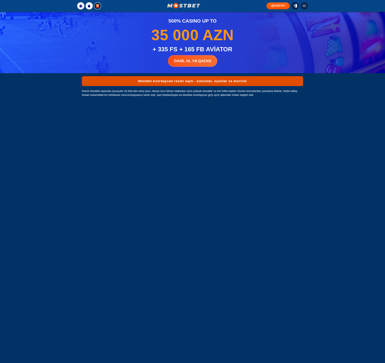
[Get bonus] (97, 6)
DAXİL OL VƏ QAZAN (192, 61)
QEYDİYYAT (278, 6)
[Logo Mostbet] (183, 5)
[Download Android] (80, 5)
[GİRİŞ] (295, 5)
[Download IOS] (89, 5)
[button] (379, 351)
